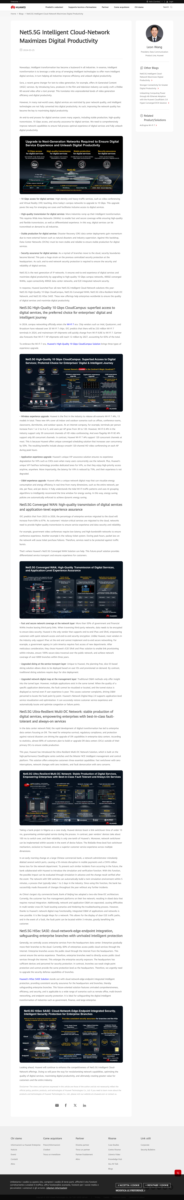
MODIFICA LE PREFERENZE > (130, 1190)
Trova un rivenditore (51, 1154)
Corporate (145, 1145)
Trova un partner (83, 1150)
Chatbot (46, 1150)
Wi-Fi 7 (70, 324)
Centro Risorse (114, 1150)
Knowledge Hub (115, 1159)
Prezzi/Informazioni (51, 1145)
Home (13, 14)
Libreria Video (114, 1154)
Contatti (14, 1159)
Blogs (21, 14)
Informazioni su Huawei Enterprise (25, 1145)
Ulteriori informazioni (56, 1188)
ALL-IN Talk (113, 1164)
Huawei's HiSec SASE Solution (34, 979)
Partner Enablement (84, 1154)
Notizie (14, 1150)
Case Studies (113, 1145)
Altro (13, 1164)
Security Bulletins (148, 1150)
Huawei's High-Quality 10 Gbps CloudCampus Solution (73, 344)
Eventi (13, 1154)
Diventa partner (82, 1145)
